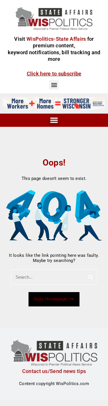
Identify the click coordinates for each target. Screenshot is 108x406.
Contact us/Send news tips (54, 371)
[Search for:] (54, 277)
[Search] (90, 277)
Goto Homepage (51, 299)
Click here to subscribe (54, 74)
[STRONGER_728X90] (54, 103)
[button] (54, 85)
